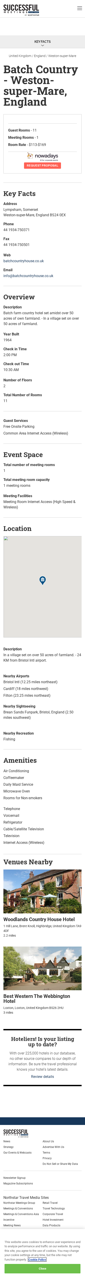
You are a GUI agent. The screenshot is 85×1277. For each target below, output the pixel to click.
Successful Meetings (28, 10)
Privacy (47, 1158)
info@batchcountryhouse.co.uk (28, 276)
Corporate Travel (53, 1214)
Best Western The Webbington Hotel (36, 998)
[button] (42, 581)
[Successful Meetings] (26, 1133)
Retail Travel (50, 1202)
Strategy (8, 1147)
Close (42, 1268)
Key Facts (42, 41)
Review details (42, 1076)
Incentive (8, 1219)
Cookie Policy (37, 1259)
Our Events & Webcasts (17, 1152)
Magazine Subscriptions (18, 1183)
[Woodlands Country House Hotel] (42, 891)
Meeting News (12, 1225)
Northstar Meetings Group (19, 1202)
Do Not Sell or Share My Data (60, 1163)
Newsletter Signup (14, 1177)
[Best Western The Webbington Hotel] (42, 968)
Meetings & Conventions (18, 1208)
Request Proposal (42, 165)
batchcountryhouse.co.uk (23, 261)
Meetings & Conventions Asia (21, 1214)
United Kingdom (20, 56)
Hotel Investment (53, 1219)
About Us (48, 1141)
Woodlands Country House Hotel (39, 919)
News (6, 1141)
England (40, 56)
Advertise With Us (53, 1147)
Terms (46, 1152)
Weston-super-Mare (62, 56)
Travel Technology (54, 1208)
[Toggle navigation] (79, 8)
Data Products (51, 1225)
